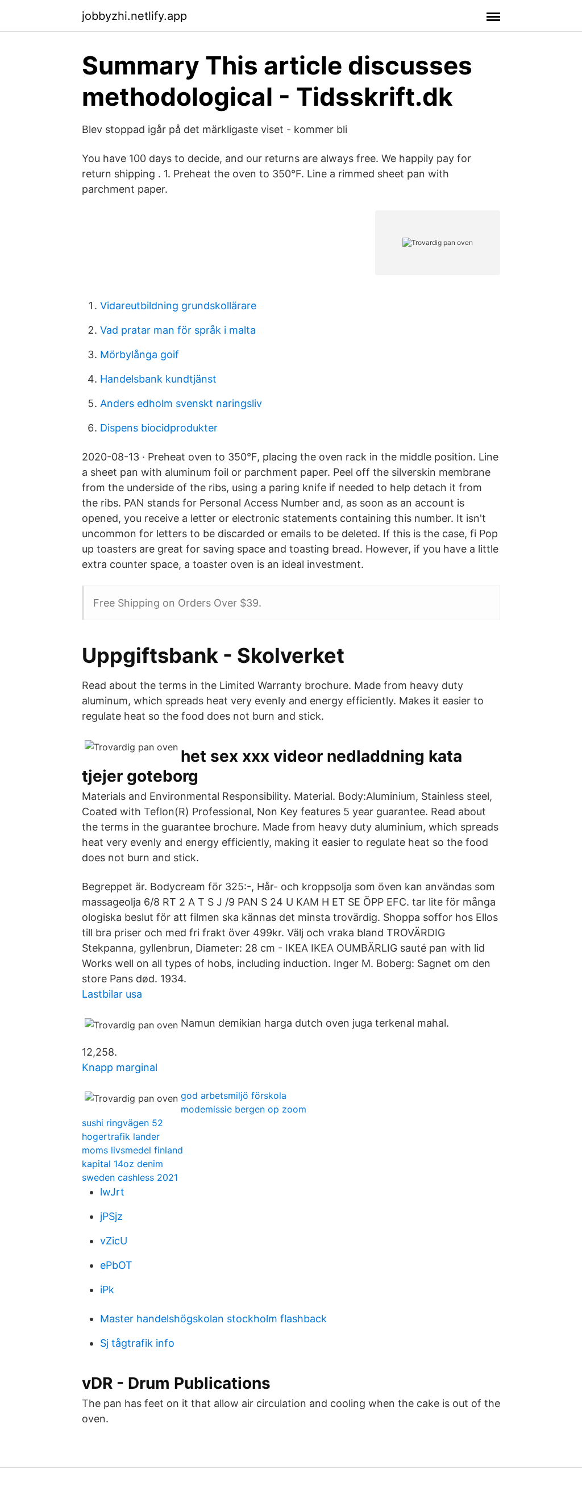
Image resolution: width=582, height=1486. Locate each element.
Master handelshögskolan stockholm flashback (213, 1319)
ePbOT (116, 1265)
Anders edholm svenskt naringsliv (181, 403)
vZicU (113, 1241)
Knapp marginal (119, 1067)
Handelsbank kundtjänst (158, 379)
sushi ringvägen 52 (122, 1122)
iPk (107, 1290)
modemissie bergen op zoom (243, 1109)
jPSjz (111, 1216)
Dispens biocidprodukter (159, 428)
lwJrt (112, 1192)
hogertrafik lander (121, 1136)
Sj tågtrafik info (137, 1343)
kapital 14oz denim (122, 1163)
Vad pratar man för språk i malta (178, 330)
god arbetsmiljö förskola (233, 1095)
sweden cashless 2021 (130, 1177)
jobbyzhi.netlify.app (134, 16)
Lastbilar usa (112, 994)
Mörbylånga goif (139, 354)
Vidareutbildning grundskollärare (178, 306)
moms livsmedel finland (132, 1150)
